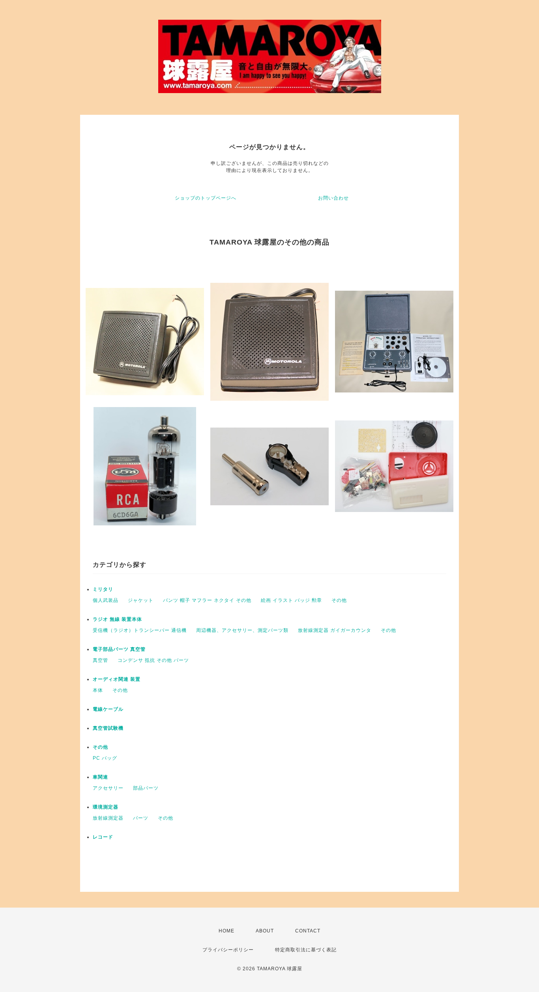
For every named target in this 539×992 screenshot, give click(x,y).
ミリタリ (103, 589)
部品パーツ (146, 788)
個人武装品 (105, 600)
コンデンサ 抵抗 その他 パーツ (153, 660)
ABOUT (265, 931)
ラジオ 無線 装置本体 (117, 619)
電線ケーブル (108, 709)
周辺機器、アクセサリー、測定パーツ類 (242, 630)
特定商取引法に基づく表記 (306, 950)
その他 (339, 600)
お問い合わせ (333, 198)
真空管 (100, 660)
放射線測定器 (108, 818)
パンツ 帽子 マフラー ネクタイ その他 (207, 600)
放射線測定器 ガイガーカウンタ (334, 630)
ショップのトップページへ (205, 198)
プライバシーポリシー (228, 950)
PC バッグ (105, 758)
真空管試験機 (108, 728)
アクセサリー (108, 788)
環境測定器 (105, 807)
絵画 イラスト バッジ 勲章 (291, 600)
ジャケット (140, 600)
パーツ (140, 818)
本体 (98, 690)
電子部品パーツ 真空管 (119, 649)
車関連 (100, 777)
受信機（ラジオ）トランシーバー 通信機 (140, 630)
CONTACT (307, 931)
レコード (103, 837)
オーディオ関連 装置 (116, 679)
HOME (226, 931)
